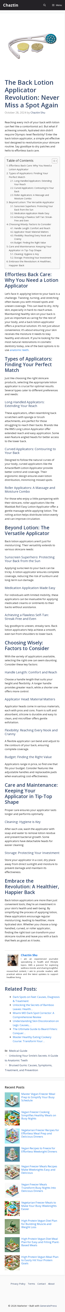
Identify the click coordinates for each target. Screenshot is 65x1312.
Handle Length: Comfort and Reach (32, 228)
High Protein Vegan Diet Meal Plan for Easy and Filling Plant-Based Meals (40, 1242)
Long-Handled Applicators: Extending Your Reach (33, 182)
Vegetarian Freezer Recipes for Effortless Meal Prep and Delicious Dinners (40, 1133)
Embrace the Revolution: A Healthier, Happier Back (30, 263)
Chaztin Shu (29, 955)
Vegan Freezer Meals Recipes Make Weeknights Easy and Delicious (39, 1169)
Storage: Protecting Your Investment (32, 257)
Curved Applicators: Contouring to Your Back (34, 189)
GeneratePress (48, 1305)
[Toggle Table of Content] (53, 161)
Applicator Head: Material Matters (31, 231)
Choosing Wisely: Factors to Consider (30, 224)
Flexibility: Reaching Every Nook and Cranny (32, 237)
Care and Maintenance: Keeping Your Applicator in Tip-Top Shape (30, 248)
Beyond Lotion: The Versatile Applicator (31, 202)
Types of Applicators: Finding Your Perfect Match (28, 175)
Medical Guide (18, 1051)
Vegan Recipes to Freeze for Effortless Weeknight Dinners (39, 1149)
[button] (44, 5)
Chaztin (10, 5)
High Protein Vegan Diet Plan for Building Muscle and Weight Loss (39, 1224)
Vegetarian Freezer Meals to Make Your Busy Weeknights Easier (39, 1206)
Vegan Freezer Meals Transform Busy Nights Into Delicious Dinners (38, 1188)
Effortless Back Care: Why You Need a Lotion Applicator (30, 167)
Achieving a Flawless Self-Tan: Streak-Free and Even (33, 219)
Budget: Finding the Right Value (30, 242)
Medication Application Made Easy (31, 213)
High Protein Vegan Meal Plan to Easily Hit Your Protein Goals (39, 1260)
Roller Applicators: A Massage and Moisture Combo (31, 197)
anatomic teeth (19, 350)
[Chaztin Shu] (13, 966)
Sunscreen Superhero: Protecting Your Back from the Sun (33, 208)
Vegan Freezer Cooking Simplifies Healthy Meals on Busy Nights (38, 1115)
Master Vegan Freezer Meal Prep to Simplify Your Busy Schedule (38, 1097)
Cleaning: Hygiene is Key (26, 254)
